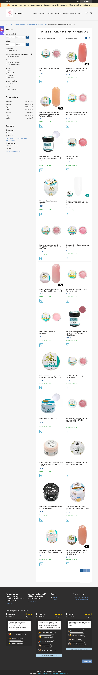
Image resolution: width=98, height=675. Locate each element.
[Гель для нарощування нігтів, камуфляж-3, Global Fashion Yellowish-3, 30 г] (77, 536)
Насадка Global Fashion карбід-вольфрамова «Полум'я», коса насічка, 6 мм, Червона (17, 627)
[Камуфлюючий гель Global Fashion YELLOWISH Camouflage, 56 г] (77, 492)
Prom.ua (58, 671)
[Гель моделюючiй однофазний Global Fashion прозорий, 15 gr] (51, 361)
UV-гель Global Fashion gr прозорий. (48, 201)
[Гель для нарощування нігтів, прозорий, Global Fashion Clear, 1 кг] (51, 142)
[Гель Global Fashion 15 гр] (51, 404)
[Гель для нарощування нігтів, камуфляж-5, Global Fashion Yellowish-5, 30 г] (77, 54)
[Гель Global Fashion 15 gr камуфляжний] (77, 361)
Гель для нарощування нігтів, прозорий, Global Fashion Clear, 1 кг (50, 158)
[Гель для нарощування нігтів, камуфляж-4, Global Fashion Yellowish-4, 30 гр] (51, 98)
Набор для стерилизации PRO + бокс (49, 627)
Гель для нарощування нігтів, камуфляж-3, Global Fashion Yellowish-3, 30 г (76, 552)
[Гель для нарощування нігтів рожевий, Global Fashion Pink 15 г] (77, 98)
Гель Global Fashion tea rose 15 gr (50, 69)
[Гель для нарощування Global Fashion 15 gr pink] (77, 275)
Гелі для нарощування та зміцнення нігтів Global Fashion (28, 24)
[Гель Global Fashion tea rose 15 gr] (51, 54)
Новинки (55, 599)
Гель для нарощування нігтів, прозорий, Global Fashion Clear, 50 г (77, 202)
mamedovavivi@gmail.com (13, 151)
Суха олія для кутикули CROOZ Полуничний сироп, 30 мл (17, 623)
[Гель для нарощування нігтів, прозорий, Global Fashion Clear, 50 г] (77, 186)
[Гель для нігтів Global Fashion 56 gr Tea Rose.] (77, 230)
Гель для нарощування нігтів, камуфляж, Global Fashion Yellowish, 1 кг (76, 333)
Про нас (50, 13)
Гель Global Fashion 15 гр (48, 418)
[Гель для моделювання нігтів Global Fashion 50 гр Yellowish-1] (51, 275)
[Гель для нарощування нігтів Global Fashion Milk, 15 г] (77, 448)
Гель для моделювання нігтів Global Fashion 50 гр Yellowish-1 (50, 290)
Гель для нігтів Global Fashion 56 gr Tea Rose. (77, 246)
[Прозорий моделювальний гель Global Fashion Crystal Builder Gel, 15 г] (51, 448)
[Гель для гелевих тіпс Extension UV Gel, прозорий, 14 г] (51, 492)
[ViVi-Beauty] (9, 13)
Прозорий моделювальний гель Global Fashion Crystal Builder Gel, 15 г (51, 464)
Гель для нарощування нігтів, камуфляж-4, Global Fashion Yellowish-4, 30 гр (50, 114)
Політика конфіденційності (60, 673)
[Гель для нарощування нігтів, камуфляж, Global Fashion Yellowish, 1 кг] (77, 317)
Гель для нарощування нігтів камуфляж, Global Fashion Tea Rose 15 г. (50, 246)
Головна (34, 13)
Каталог (42, 13)
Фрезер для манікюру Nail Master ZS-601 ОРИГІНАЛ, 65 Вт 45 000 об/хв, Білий (79, 624)
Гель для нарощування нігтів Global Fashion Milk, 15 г (76, 463)
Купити (41, 81)
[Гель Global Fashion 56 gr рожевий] (51, 317)
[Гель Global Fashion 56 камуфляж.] (77, 142)
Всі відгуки (87, 661)
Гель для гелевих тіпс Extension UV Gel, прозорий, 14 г (50, 507)
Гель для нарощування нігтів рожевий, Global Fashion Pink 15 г (77, 114)
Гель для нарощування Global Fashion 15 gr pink (76, 290)
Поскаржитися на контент (44, 673)
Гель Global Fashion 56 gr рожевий (48, 332)
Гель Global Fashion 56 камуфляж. (74, 157)
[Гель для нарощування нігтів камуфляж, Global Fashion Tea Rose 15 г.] (51, 230)
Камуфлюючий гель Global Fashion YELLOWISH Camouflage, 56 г (77, 508)
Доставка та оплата (69, 13)
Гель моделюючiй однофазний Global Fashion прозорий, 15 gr (50, 376)
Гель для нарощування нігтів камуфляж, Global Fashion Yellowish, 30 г (76, 420)
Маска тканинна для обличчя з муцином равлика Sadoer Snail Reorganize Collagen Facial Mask (48, 624)
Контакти (58, 13)
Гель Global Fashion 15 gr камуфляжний (74, 376)
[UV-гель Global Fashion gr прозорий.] (51, 186)
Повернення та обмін (81, 599)
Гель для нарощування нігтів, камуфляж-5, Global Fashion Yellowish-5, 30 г (76, 70)
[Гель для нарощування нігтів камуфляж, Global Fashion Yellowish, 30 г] (77, 404)
